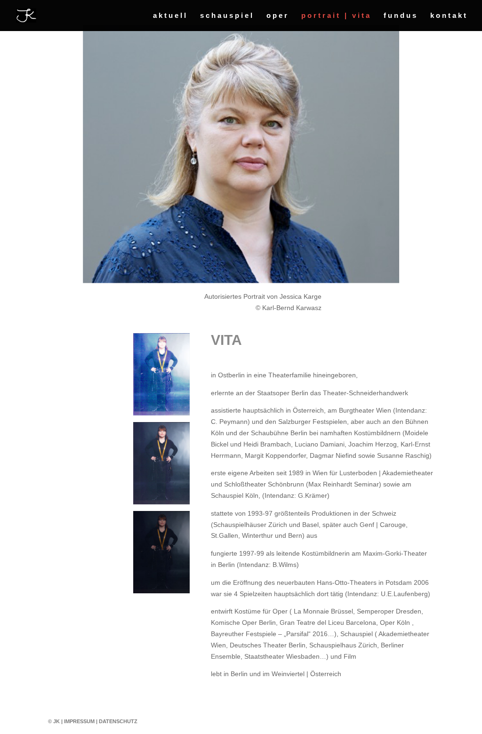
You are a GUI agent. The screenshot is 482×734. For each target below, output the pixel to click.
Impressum (79, 721)
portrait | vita (336, 15)
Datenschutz (118, 721)
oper (277, 15)
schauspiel (227, 15)
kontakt (449, 15)
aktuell (170, 15)
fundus (401, 15)
